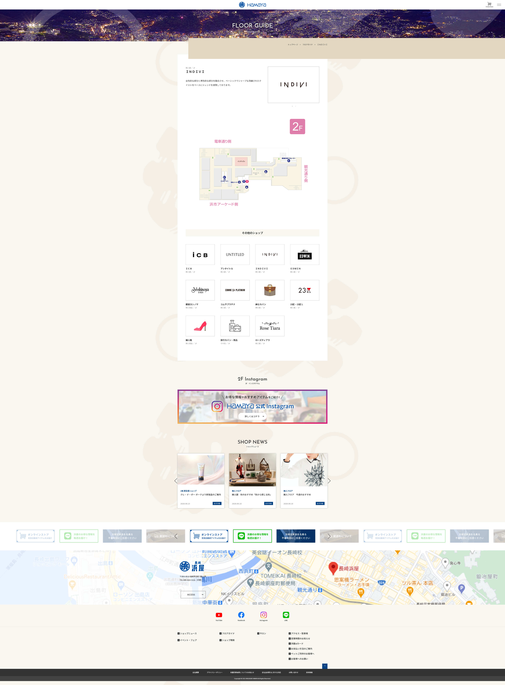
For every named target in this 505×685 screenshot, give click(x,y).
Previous (176, 481)
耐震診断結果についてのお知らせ (242, 672)
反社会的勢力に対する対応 (271, 672)
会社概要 (196, 672)
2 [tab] (295, 106)
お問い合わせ (293, 672)
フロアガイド (307, 44)
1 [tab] (292, 106)
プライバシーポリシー (215, 672)
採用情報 (309, 672)
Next (328, 481)
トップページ (293, 44)
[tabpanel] (293, 85)
